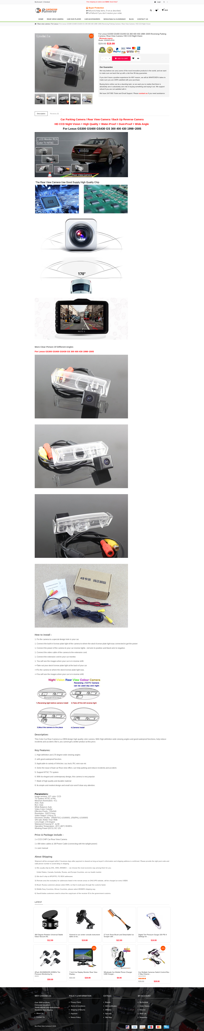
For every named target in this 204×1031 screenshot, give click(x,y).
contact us (143, 93)
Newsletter (143, 1017)
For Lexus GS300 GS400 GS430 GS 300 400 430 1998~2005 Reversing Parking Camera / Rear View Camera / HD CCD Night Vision (105, 24)
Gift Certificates (111, 1006)
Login (159, 2)
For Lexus (54, 24)
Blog (131, 19)
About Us (39, 1013)
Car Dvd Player (74, 19)
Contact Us (142, 19)
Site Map (108, 1017)
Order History (145, 1006)
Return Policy (76, 1017)
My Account (38, 2)
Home (40, 19)
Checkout (47, 2)
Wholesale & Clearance (115, 19)
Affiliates (108, 1010)
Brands (107, 1002)
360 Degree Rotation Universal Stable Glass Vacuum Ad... (49, 935)
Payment (74, 1013)
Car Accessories (92, 19)
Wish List (143, 1013)
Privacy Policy (76, 1002)
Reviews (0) (54, 114)
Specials (108, 1013)
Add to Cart (122, 58)
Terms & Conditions (78, 1006)
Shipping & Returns (78, 1010)
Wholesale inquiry (106, 38)
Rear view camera (55, 19)
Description (41, 114)
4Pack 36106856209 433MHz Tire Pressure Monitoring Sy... (47, 973)
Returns (142, 1010)
